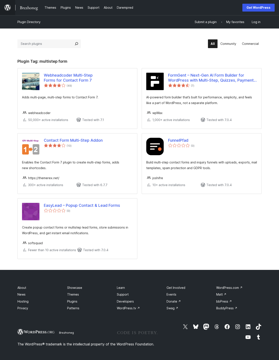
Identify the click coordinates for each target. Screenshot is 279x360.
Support (123, 294)
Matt (221, 294)
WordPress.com (229, 287)
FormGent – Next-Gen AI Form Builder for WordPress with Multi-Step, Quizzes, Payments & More (212, 78)
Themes (73, 294)
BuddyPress (226, 308)
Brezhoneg (66, 332)
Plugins (72, 301)
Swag (172, 308)
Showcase (74, 287)
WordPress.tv (128, 308)
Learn (121, 287)
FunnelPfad (178, 140)
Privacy (22, 308)
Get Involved (176, 287)
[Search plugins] (76, 43)
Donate (174, 301)
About (21, 287)
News (21, 294)
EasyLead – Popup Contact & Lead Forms (82, 205)
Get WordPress (258, 7)
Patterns (73, 308)
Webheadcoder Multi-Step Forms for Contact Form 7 (68, 77)
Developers (125, 301)
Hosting (23, 301)
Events (171, 294)
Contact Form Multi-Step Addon (73, 140)
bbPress (224, 301)
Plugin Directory (29, 22)
